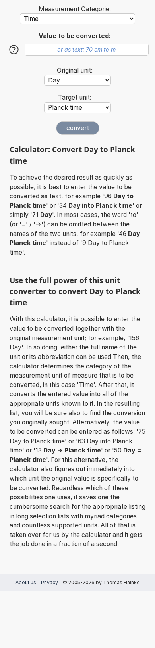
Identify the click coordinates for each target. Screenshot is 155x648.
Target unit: (74, 97)
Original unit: (75, 70)
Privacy (49, 582)
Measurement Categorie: (75, 9)
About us (25, 582)
